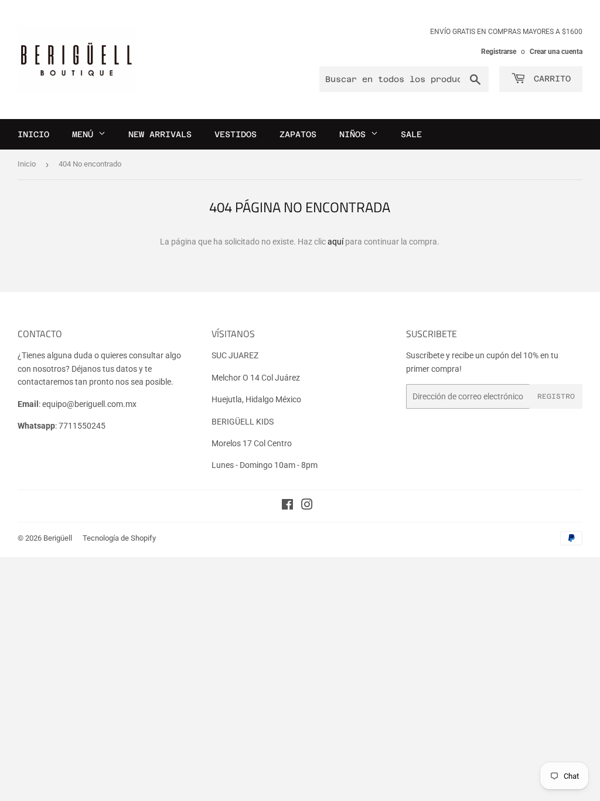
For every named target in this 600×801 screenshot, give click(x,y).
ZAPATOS (297, 134)
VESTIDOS (235, 134)
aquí (335, 241)
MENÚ (85, 134)
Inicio (27, 163)
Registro (556, 396)
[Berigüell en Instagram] (307, 506)
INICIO (33, 134)
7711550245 (82, 425)
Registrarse (498, 51)
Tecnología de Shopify (119, 538)
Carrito (550, 78)
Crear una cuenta (556, 51)
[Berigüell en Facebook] (287, 506)
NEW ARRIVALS (160, 134)
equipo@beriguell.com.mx (89, 404)
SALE (411, 134)
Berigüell (57, 538)
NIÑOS (355, 134)
